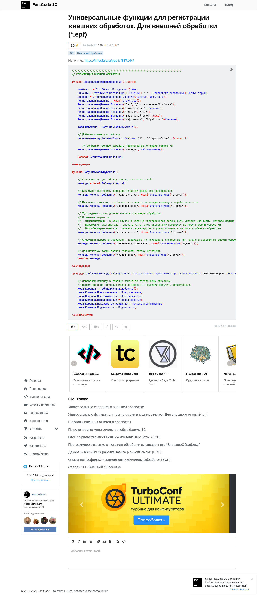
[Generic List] (84, 541)
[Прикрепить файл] (110, 541)
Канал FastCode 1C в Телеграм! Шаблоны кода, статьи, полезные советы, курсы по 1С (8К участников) (226, 582)
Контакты (58, 591)
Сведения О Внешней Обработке (94, 467)
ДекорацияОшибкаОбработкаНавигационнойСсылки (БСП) (114, 452)
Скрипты (35, 429)
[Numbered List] (90, 541)
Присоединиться (40, 480)
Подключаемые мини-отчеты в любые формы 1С (107, 429)
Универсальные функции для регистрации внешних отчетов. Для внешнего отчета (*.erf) (138, 414)
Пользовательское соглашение (87, 591)
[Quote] (118, 541)
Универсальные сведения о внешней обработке (106, 407)
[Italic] (79, 541)
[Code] (123, 541)
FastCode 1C (45, 4)
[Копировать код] (231, 69)
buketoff (90, 45)
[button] (81, 503)
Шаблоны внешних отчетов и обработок (99, 422)
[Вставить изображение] (104, 541)
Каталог (210, 5)
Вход (229, 5)
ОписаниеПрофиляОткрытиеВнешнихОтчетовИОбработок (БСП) (119, 460)
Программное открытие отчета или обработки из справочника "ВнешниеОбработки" (134, 444)
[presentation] (152, 551)
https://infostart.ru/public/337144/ (109, 60)
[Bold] (73, 541)
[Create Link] (98, 541)
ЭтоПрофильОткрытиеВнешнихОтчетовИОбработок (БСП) (114, 437)
